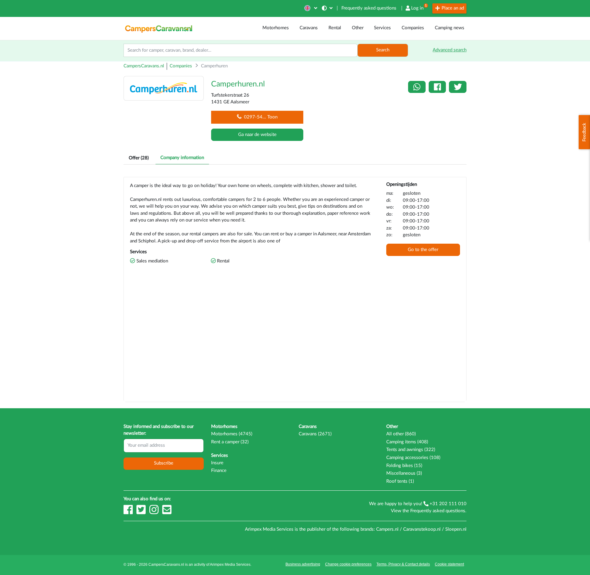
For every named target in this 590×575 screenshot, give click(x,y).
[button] (310, 8)
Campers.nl (387, 529)
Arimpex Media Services (230, 564)
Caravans (309, 28)
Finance (218, 470)
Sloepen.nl (455, 529)
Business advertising (302, 564)
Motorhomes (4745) (231, 434)
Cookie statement (449, 564)
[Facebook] (129, 512)
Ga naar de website (257, 134)
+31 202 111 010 (447, 503)
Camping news (449, 28)
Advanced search (449, 50)
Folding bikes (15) (404, 465)
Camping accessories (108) (413, 457)
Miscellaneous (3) (404, 473)
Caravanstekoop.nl (422, 529)
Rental (334, 28)
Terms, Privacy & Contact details (403, 564)
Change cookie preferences (348, 564)
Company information (182, 157)
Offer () (139, 158)
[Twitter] (141, 512)
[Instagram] (154, 512)
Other (358, 28)
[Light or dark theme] (328, 8)
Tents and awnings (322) (410, 449)
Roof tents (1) (400, 481)
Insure (217, 463)
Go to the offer (423, 249)
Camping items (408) (407, 442)
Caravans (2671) (315, 434)
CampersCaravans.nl (144, 66)
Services (382, 28)
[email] (166, 512)
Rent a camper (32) (230, 442)
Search (382, 50)
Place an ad (452, 8)
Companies (413, 28)
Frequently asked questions (368, 8)
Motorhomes (275, 28)
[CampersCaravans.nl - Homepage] (159, 28)
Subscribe (163, 463)
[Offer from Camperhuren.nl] (163, 88)
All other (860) (401, 434)
